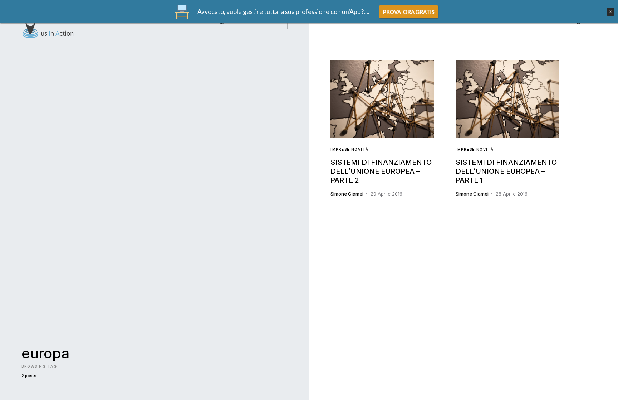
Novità (360, 149)
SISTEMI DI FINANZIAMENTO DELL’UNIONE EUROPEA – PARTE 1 (506, 171)
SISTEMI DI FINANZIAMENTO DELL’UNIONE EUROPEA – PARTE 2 (381, 171)
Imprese (340, 149)
